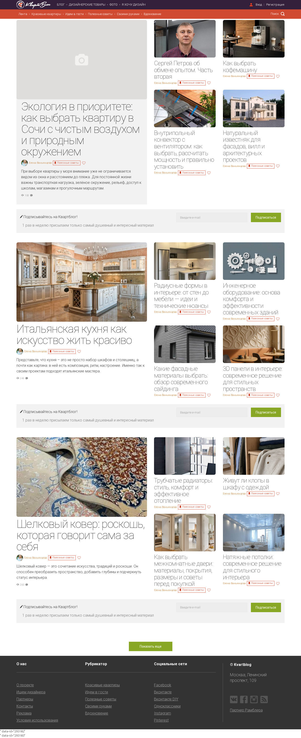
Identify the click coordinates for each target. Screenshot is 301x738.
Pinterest (161, 720)
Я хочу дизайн (134, 4)
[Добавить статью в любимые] (84, 162)
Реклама (24, 713)
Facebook (162, 685)
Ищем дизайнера (30, 692)
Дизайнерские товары (87, 4)
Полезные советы (100, 14)
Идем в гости (74, 14)
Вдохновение (152, 14)
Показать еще (151, 646)
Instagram (162, 713)
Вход (259, 4)
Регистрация (275, 4)
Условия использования (37, 720)
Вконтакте (163, 692)
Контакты (24, 706)
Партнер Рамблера (246, 710)
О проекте (25, 685)
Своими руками (128, 14)
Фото (114, 4)
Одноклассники (167, 706)
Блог (61, 4)
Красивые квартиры (46, 14)
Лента (23, 14)
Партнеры (24, 699)
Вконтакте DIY (166, 699)
